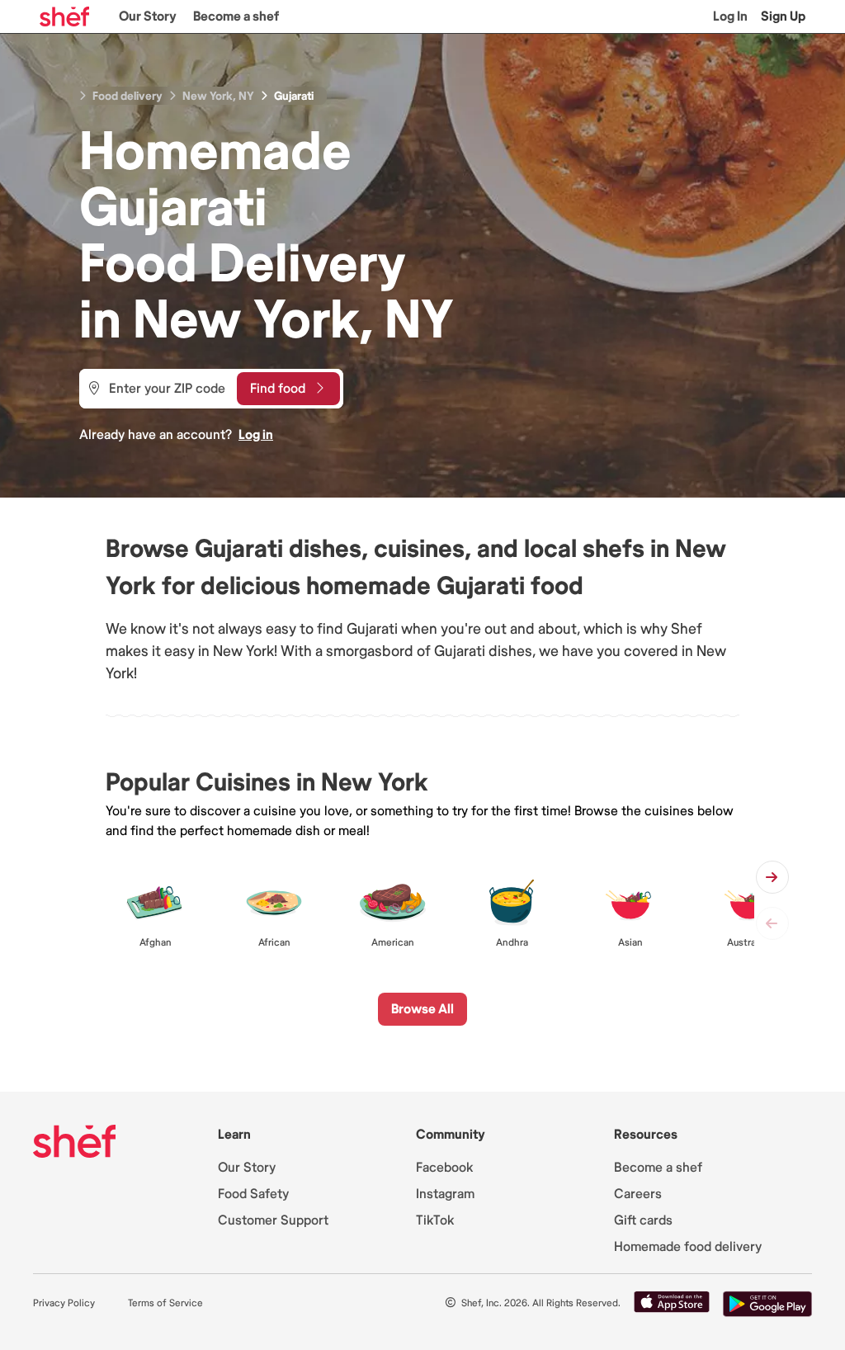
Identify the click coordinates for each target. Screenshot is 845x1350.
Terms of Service (165, 1303)
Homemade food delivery (688, 1247)
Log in (255, 435)
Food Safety (253, 1194)
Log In (730, 16)
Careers (638, 1194)
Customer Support (273, 1220)
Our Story (148, 16)
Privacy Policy (64, 1303)
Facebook (444, 1167)
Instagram (445, 1194)
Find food (277, 388)
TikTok (435, 1220)
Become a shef (236, 16)
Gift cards (643, 1220)
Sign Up (783, 16)
